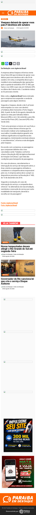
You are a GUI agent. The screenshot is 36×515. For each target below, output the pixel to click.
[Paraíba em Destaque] (18, 13)
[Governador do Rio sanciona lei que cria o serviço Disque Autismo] (18, 268)
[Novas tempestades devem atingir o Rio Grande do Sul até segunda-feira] (18, 235)
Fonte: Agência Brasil (9, 203)
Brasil (4, 19)
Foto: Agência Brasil (9, 205)
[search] (32, 13)
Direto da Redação (9, 28)
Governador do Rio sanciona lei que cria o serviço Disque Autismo (17, 281)
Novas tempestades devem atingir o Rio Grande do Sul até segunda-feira (17, 249)
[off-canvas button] (3, 13)
